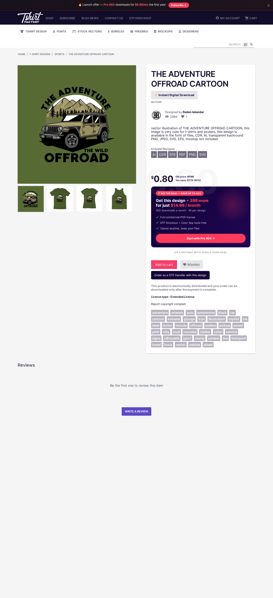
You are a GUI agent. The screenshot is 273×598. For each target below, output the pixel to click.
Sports (59, 54)
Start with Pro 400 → (201, 238)
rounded (189, 332)
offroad (196, 325)
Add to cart (164, 265)
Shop (49, 18)
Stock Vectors (89, 31)
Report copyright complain (168, 304)
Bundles (117, 31)
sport (187, 338)
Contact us (114, 18)
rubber (205, 332)
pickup (224, 325)
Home (21, 54)
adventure (160, 313)
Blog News (90, 18)
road (176, 332)
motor (167, 325)
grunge (189, 319)
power (238, 325)
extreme (174, 319)
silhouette (171, 338)
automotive (206, 313)
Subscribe (67, 18)
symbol (213, 338)
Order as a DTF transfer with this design (180, 275)
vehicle (194, 345)
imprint (233, 319)
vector (181, 345)
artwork (177, 313)
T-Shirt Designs (39, 54)
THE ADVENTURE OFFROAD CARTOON (91, 54)
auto (190, 313)
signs (156, 338)
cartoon (158, 319)
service (231, 332)
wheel (208, 345)
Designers (190, 31)
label (155, 325)
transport (238, 338)
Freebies (141, 31)
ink (245, 319)
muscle (181, 325)
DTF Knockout (140, 18)
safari (218, 332)
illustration (216, 319)
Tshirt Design (36, 31)
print (155, 332)
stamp (199, 338)
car (232, 313)
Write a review (136, 411)
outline (210, 325)
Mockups (164, 31)
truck (168, 345)
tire (225, 338)
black (222, 313)
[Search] (251, 44)
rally (166, 332)
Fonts (61, 31)
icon (201, 319)
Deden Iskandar (193, 112)
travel (156, 345)
